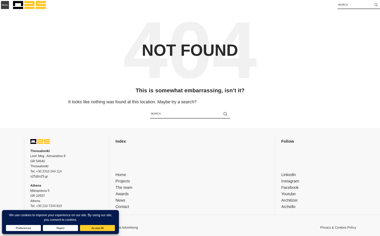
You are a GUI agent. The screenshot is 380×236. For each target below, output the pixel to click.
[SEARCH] (376, 5)
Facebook (290, 187)
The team (123, 187)
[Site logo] (29, 4)
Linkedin (288, 174)
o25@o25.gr (39, 176)
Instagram (290, 181)
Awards (122, 194)
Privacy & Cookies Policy (338, 227)
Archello (288, 206)
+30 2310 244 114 (49, 171)
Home (120, 174)
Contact (122, 206)
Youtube (288, 194)
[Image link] (40, 141)
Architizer (289, 200)
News (120, 200)
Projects (122, 181)
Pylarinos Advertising (123, 227)
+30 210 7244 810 (49, 206)
